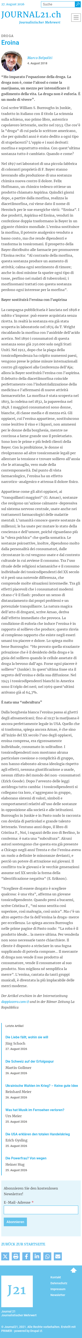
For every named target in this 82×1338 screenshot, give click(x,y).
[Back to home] (31, 17)
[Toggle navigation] (76, 17)
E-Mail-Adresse (17, 1202)
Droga (7, 36)
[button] (5, 1256)
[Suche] (78, 4)
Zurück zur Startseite (23, 1244)
